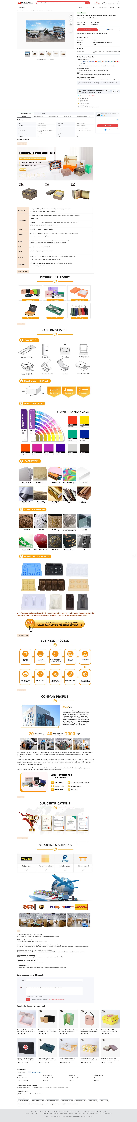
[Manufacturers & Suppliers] (25, 2)
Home (18, 10)
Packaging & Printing (25, 10)
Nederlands (71, 1113)
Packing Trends (59, 1104)
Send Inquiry (87, 29)
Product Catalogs (37, 1072)
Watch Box (96, 1080)
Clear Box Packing (104, 1100)
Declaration (83, 1116)
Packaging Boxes (44, 10)
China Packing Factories (23, 1100)
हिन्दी (87, 1113)
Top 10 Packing (49, 1104)
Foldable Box (46, 1080)
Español (39, 1113)
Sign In (79, 107)
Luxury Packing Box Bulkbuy (71, 1104)
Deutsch (66, 1113)
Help (94, 7)
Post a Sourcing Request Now (56, 999)
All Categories (22, 7)
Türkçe (96, 1113)
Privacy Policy (89, 1116)
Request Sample (103, 33)
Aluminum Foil (97, 1077)
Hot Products (33, 1111)
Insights (104, 1111)
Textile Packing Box (92, 1100)
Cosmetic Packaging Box (48, 1077)
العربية (76, 1113)
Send (28, 999)
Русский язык (55, 1113)
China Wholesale (62, 1111)
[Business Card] (117, 119)
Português (45, 1113)
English (35, 1113)
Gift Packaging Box (21, 1077)
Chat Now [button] (110, 29)
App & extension (102, 7)
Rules (119, 7)
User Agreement (76, 1116)
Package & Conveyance (35, 10)
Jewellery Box (38, 1093)
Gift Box (51, 10)
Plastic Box (19, 1075)
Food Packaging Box (47, 1075)
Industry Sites (77, 1111)
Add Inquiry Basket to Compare (46, 59)
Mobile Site (99, 1111)
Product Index (93, 1111)
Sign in (118, 3)
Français (50, 1113)
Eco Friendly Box (28, 1093)
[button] (89, 116)
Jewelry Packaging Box (73, 1077)
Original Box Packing (22, 1104)
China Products (41, 1111)
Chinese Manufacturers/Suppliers (51, 1111)
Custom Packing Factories (38, 1100)
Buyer (87, 7)
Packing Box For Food (80, 1100)
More (18, 1106)
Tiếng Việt (101, 1113)
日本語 (84, 1113)
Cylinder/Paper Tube (98, 1075)
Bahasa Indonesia (108, 1113)
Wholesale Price (70, 1111)
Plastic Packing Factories (67, 1100)
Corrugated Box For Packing (36, 1104)
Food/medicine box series (22, 1080)
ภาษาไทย (92, 1113)
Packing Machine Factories (53, 1100)
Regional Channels (85, 1111)
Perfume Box (71, 1080)
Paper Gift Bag (71, 1075)
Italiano (61, 1113)
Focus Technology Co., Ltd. (59, 1116)
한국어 (80, 1113)
